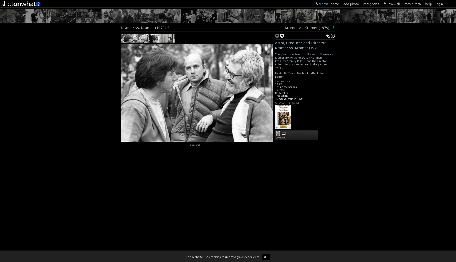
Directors (280, 89)
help (428, 4)
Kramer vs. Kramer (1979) (143, 27)
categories (371, 4)
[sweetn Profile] (278, 135)
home (335, 4)
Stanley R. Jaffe (306, 73)
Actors (278, 83)
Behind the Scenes (286, 86)
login (439, 4)
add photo (351, 4)
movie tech (413, 4)
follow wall (392, 4)
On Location (282, 93)
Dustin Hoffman (285, 73)
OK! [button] (266, 257)
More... (279, 67)
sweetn (280, 137)
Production (281, 95)
